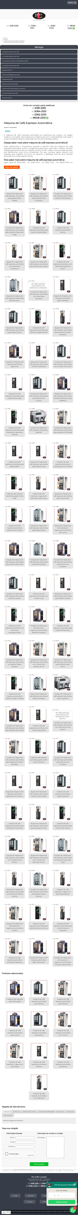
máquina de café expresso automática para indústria (63, 1001)
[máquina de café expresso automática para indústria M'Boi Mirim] (62, 613)
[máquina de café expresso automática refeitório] (38, 1049)
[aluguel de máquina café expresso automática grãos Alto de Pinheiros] (14, 779)
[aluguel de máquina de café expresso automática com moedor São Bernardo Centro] (38, 843)
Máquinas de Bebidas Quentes (11, 74)
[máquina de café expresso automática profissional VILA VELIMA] (62, 449)
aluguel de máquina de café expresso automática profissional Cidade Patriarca (14, 663)
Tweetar (7, 131)
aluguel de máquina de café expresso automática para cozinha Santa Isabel (39, 264)
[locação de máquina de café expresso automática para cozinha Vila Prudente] (62, 547)
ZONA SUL (16, 1112)
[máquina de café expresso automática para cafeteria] (38, 987)
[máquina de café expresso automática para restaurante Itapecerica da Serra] (14, 415)
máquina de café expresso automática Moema (62, 230)
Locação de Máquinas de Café (10, 65)
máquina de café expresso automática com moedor (63, 1033)
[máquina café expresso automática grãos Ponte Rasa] (14, 481)
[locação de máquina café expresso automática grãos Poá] (14, 349)
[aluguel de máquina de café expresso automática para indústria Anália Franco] (62, 647)
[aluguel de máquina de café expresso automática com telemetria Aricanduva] (14, 249)
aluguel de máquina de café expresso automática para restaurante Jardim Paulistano (63, 331)
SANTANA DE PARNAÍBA (46, 1112)
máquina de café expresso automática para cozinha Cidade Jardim (39, 230)
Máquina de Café (7, 70)
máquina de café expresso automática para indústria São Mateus (63, 826)
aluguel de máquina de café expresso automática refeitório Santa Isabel (39, 794)
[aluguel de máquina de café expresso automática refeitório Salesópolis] (38, 349)
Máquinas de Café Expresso (10, 84)
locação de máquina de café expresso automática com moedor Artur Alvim (63, 364)
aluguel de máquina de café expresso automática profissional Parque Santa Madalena (63, 397)
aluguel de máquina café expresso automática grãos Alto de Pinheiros (14, 794)
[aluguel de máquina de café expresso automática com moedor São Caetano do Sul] (38, 647)
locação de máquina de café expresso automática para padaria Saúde (39, 528)
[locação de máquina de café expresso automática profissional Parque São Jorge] (62, 843)
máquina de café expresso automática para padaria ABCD (14, 464)
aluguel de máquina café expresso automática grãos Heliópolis (63, 298)
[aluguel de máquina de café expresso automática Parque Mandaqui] (38, 681)
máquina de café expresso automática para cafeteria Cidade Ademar (39, 330)
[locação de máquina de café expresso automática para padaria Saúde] (38, 513)
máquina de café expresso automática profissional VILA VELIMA (63, 464)
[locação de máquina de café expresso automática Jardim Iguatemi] (62, 681)
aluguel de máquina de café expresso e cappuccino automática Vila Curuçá (62, 529)
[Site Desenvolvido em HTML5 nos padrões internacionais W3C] (6, 1213)
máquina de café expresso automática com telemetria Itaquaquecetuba (14, 629)
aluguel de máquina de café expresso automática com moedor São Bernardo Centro (39, 859)
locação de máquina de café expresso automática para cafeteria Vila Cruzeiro (39, 397)
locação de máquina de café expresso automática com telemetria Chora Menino (63, 726)
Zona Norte (70, 1112)
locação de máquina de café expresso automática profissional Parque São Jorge (63, 859)
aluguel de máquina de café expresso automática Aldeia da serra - (14, 298)
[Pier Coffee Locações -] (39, 15)
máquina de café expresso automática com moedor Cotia (38, 596)
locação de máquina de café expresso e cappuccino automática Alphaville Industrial (38, 629)
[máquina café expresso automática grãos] (14, 987)
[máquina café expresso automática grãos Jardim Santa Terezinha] (38, 745)
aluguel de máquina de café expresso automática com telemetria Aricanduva (14, 265)
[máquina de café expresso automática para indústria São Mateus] (62, 811)
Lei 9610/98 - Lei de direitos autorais (65, 1170)
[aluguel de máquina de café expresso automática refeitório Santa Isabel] (38, 779)
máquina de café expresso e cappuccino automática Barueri (63, 892)
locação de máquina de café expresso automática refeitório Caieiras (14, 596)
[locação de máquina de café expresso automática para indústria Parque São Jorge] (14, 215)
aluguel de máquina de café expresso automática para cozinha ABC (63, 496)
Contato (29, 1202)
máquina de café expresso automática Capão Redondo (62, 794)
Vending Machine (7, 97)
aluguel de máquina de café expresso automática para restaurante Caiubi (39, 826)
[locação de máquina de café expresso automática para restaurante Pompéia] (62, 415)
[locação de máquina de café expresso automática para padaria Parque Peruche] (38, 877)
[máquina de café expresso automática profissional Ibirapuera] (14, 945)
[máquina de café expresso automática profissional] (63, 1049)
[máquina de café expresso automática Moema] (62, 215)
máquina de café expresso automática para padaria (39, 1033)
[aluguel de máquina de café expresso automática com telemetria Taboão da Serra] (14, 877)
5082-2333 (52, 27)
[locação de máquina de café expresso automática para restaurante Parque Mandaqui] (14, 745)
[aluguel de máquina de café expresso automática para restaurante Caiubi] (38, 811)
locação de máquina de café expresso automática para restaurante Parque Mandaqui (14, 761)
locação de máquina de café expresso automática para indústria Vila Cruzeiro (14, 728)
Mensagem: (42, 1137)
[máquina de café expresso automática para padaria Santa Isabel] (14, 381)
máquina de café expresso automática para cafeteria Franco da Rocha (38, 926)
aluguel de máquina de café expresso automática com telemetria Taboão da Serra (14, 893)
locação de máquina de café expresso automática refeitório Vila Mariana (63, 196)
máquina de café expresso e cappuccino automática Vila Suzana (38, 496)
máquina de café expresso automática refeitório (39, 1064)
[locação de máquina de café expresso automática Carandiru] (38, 415)
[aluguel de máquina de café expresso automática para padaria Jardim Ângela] (14, 181)
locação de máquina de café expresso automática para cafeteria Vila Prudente (63, 761)
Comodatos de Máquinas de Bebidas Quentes (15, 61)
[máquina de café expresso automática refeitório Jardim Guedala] (14, 681)
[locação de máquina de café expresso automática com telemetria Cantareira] (38, 283)
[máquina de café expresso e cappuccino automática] (14, 1049)
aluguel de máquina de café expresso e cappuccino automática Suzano (14, 927)
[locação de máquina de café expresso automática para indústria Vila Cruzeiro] (14, 713)
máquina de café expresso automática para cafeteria (39, 1001)
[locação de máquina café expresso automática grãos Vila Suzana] (38, 945)
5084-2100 (33, 27)
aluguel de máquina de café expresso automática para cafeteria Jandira (63, 596)
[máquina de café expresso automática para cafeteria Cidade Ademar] (38, 315)
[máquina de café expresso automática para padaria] (38, 1018)
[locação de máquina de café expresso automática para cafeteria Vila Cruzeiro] (38, 381)
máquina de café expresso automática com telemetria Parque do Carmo (63, 265)
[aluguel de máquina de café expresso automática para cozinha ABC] (62, 481)
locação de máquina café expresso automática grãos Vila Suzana (39, 960)
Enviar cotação (39, 1164)
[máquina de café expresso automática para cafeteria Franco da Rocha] (38, 911)
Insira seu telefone (62, 1190)
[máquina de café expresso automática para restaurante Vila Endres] (14, 811)
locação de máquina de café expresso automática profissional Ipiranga (39, 562)
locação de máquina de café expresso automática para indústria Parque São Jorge (14, 231)
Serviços (39, 47)
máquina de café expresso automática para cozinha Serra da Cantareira (63, 927)
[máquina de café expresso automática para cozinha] (14, 1018)
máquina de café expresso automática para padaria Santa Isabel (14, 396)
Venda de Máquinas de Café (10, 93)
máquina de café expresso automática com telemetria (39, 1096)
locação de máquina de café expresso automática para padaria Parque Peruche (39, 893)
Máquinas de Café (7, 79)
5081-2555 (14, 26)
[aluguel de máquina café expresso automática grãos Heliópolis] (62, 283)
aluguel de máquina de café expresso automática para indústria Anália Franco (63, 663)
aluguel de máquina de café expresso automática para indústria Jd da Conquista (39, 197)
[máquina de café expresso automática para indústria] (63, 987)
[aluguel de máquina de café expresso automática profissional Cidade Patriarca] (14, 647)
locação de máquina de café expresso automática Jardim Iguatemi (63, 696)
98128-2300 (72, 27)
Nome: (13, 1137)
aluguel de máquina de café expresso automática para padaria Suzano (14, 330)
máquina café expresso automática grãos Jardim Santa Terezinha (39, 760)
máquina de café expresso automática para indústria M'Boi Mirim (63, 628)
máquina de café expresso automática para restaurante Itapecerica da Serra (14, 431)
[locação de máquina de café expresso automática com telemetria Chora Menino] (62, 713)
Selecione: (7, 1112)
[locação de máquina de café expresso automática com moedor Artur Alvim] (62, 349)
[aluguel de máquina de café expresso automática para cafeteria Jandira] (62, 581)
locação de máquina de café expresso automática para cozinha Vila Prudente (63, 563)
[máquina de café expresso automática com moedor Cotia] (38, 581)
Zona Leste (60, 1112)
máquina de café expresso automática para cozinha (15, 1033)
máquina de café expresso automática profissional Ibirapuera (14, 960)
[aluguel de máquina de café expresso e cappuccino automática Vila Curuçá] (62, 513)
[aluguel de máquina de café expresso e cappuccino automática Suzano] (14, 911)
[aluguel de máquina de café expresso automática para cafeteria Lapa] (38, 449)
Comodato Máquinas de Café (10, 56)
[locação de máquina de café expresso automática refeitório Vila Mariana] (62, 181)
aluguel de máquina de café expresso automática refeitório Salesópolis (39, 364)
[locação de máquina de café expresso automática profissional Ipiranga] (38, 547)
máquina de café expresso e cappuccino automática (15, 1064)
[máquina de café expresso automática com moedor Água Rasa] (38, 713)
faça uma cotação (11, 167)
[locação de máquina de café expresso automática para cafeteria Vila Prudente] (62, 745)
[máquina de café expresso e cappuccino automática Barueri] (62, 877)
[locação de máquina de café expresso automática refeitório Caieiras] (14, 581)
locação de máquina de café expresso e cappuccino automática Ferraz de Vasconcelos (62, 961)
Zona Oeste (8, 1115)
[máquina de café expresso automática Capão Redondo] (62, 779)
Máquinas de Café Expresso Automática (13, 88)
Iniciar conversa (61, 1202)
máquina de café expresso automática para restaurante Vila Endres (14, 826)
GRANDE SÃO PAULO (29, 1112)
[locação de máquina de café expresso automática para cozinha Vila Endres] (14, 547)
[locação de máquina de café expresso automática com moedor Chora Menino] (14, 843)
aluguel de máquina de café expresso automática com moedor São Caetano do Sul (39, 663)
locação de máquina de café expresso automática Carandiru (39, 430)
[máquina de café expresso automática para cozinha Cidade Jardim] (38, 215)
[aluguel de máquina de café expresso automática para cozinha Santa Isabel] (38, 249)
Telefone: (12, 1146)
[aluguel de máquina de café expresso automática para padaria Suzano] (14, 315)
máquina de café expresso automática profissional (63, 1064)
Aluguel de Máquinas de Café (10, 51)
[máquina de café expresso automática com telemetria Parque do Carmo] (62, 249)
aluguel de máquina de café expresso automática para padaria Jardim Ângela (14, 197)
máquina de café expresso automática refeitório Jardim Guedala (14, 696)
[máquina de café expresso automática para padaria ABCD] (14, 449)
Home (15, 1195)
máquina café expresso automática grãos (15, 1000)
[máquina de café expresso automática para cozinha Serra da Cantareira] (62, 911)
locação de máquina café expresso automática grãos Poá (14, 364)
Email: (13, 1142)
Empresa (31, 1195)
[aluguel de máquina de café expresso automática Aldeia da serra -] (14, 283)
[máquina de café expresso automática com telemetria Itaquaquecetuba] (14, 613)
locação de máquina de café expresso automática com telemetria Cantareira (39, 295)
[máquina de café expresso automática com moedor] (63, 1018)
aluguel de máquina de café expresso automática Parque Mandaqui (39, 696)
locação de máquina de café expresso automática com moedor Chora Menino (14, 859)
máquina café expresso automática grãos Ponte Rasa (14, 496)
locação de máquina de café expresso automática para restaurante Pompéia (63, 430)
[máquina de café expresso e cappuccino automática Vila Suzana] (38, 481)
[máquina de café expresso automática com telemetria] (38, 1081)
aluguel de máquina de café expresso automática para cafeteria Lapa (39, 464)
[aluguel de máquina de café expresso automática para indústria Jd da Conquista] (38, 181)
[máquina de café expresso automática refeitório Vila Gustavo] (14, 513)
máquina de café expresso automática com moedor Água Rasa (38, 728)
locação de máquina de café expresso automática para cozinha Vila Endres (14, 562)
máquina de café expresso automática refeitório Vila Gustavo (14, 528)
